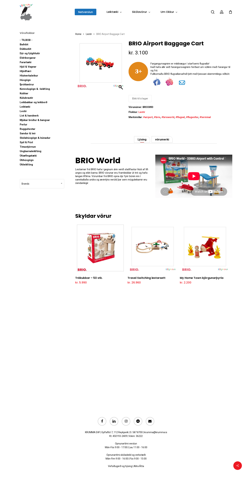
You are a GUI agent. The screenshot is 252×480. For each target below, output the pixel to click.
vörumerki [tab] (162, 139)
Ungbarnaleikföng (30, 151)
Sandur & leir (28, 133)
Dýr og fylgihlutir (30, 53)
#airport (148, 117)
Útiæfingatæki (28, 155)
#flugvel (180, 117)
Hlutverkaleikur (29, 75)
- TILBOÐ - (26, 40)
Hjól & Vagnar (28, 66)
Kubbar (24, 93)
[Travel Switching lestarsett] (153, 248)
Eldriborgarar (28, 57)
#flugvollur (192, 117)
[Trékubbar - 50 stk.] (100, 248)
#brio (157, 117)
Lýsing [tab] (142, 139)
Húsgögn (25, 80)
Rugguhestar (27, 129)
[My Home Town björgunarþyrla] (205, 248)
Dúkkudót (25, 48)
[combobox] (42, 183)
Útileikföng (26, 164)
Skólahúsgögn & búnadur (35, 137)
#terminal (205, 117)
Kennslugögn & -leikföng (35, 88)
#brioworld (167, 117)
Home (78, 34)
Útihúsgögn (27, 160)
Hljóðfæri (25, 71)
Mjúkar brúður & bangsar (35, 120)
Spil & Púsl (26, 142)
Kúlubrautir (26, 97)
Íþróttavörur (27, 84)
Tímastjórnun (28, 146)
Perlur (23, 124)
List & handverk (29, 115)
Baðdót (24, 44)
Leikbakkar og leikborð (33, 102)
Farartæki (25, 62)
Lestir (23, 111)
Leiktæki (25, 106)
